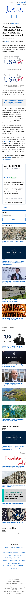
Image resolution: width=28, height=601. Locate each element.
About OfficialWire (17, 547)
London (17, 23)
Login (24, 4)
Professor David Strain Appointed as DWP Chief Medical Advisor (12, 504)
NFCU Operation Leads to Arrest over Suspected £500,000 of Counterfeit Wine (13, 319)
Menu (14, 16)
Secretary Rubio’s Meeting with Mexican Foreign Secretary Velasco (13, 282)
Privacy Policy (13, 560)
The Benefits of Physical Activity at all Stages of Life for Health (12, 384)
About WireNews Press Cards (10, 552)
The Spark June (6, 402)
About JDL (8, 547)
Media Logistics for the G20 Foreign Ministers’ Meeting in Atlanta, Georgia (12, 347)
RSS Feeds (22, 560)
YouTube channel (6, 159)
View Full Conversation (10, 173)
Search (14, 219)
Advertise (22, 552)
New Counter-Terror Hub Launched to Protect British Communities (12, 300)
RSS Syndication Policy (14, 563)
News (12, 23)
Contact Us (8, 555)
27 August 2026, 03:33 (13, 2)
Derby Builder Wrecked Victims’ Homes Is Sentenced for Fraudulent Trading (13, 467)
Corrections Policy (17, 555)
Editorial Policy (17, 558)
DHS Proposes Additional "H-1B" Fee (12, 522)
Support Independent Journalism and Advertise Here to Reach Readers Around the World (14, 102)
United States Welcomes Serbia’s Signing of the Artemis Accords (13, 365)
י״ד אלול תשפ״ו (22, 2)
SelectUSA (7, 141)
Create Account (19, 4)
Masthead (5, 560)
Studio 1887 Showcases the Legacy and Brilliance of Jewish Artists (13, 419)
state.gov (8, 157)
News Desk (6, 41)
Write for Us (14, 568)
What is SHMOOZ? (18, 565)
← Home (4, 207)
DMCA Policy (8, 558)
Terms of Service (7, 565)
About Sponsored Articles (13, 550)
